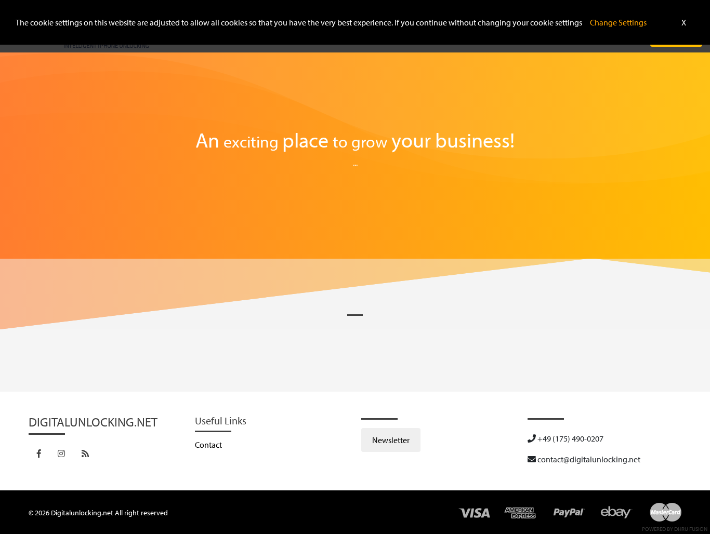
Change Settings (618, 22)
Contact (208, 444)
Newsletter (391, 440)
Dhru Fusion (690, 528)
